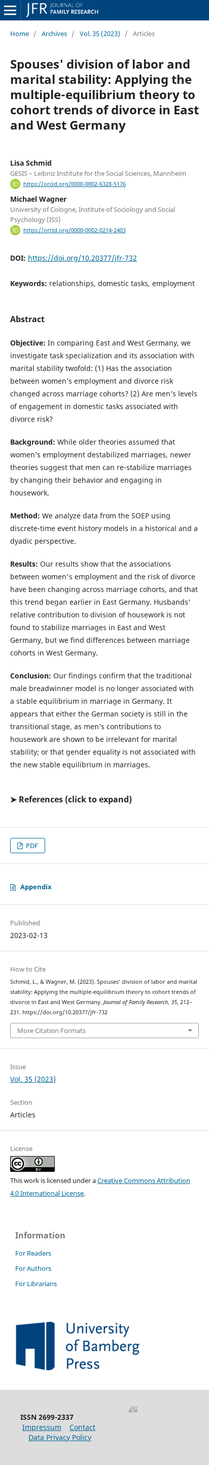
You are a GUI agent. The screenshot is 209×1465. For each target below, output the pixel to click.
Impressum (41, 1427)
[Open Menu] (10, 10)
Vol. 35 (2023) (100, 33)
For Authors (33, 1268)
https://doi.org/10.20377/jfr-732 (82, 258)
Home (19, 33)
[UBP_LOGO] (77, 1368)
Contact (82, 1427)
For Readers (33, 1253)
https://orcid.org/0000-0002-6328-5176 (74, 184)
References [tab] (41, 799)
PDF (31, 845)
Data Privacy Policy (59, 1437)
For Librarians (36, 1283)
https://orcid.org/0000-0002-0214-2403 (74, 230)
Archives (54, 33)
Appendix (36, 886)
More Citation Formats (51, 1030)
